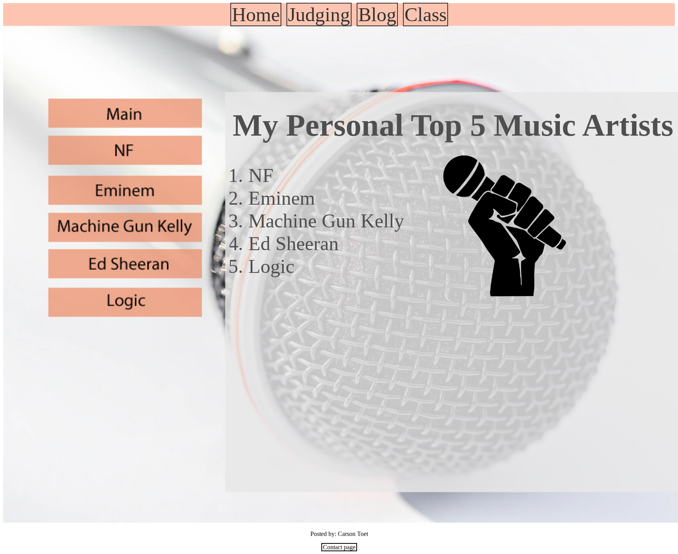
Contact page (339, 547)
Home (256, 14)
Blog (377, 14)
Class (426, 14)
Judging (319, 14)
